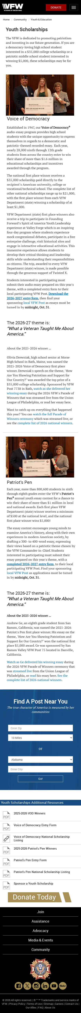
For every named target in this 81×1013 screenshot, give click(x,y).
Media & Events (40, 940)
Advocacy (40, 930)
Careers (59, 1004)
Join (40, 911)
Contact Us (71, 1004)
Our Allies (31, 1007)
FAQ (40, 1007)
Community (20, 19)
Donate (56, 7)
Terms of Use (34, 1004)
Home (6, 19)
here (67, 402)
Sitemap (48, 1004)
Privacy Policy (17, 1004)
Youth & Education (41, 19)
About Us (50, 1007)
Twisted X (60, 273)
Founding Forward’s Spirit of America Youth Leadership (39, 221)
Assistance (40, 921)
